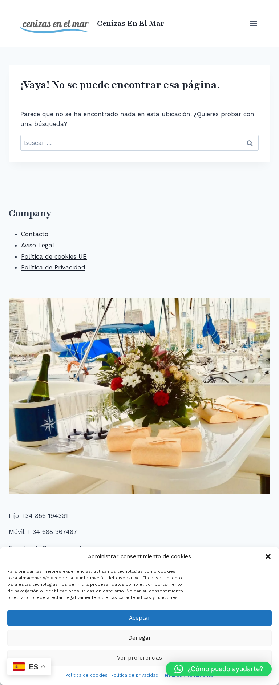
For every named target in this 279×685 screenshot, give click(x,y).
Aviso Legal (37, 245)
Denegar (139, 638)
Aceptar (139, 618)
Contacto (34, 234)
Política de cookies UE (54, 256)
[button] (268, 556)
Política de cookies (86, 675)
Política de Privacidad (53, 267)
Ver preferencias (139, 657)
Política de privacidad (134, 675)
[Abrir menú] (253, 23)
